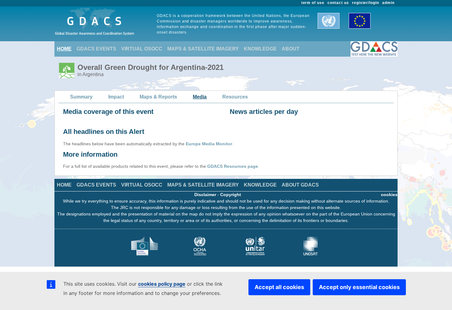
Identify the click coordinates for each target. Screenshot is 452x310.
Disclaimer (205, 194)
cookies (389, 194)
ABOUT (290, 48)
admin (388, 3)
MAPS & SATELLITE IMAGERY (203, 48)
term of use (313, 3)
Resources (235, 96)
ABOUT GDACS (300, 184)
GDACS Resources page (232, 166)
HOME (64, 48)
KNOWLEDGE (260, 48)
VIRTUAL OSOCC (141, 48)
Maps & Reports (158, 96)
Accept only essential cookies (359, 287)
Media (200, 96)
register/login (365, 3)
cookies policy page (161, 284)
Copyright (230, 194)
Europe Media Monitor (209, 143)
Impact (116, 96)
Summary (81, 96)
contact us (338, 3)
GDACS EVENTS (96, 48)
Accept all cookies (279, 287)
